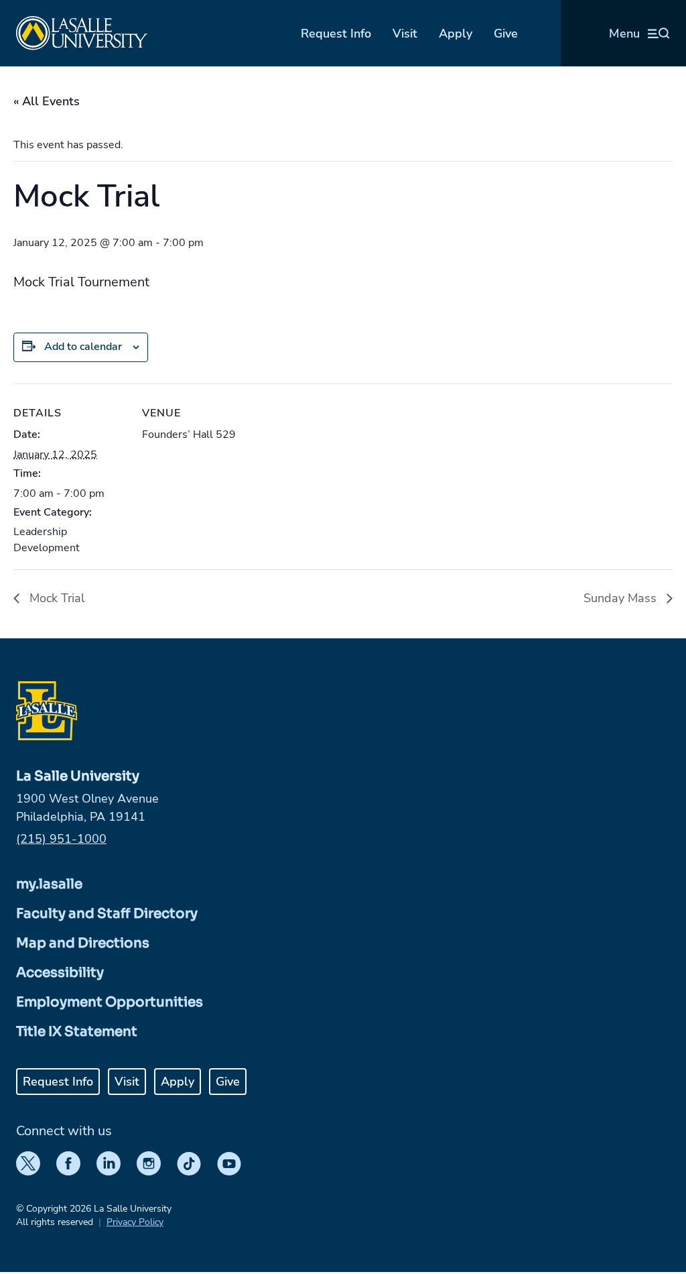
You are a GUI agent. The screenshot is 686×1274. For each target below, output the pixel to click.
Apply (455, 33)
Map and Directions (82, 943)
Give (506, 33)
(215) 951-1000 (61, 839)
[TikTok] (189, 1163)
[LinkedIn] (108, 1163)
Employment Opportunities (109, 1002)
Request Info (336, 33)
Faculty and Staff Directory (107, 913)
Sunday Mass (622, 598)
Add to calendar (83, 346)
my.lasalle (49, 884)
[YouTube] (229, 1163)
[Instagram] (149, 1163)
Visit (405, 33)
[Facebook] (68, 1163)
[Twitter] (28, 1163)
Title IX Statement (76, 1031)
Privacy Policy (135, 1222)
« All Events (46, 101)
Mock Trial (55, 598)
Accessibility (60, 972)
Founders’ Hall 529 (189, 434)
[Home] (81, 33)
